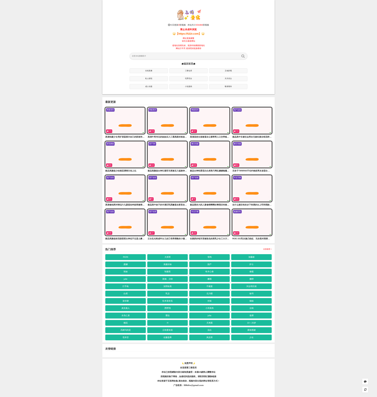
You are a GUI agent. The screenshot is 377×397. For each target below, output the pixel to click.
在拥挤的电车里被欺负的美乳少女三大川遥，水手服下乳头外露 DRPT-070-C (225, 238)
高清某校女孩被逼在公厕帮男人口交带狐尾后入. (212, 137)
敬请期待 (228, 86)
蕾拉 (168, 315)
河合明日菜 (251, 286)
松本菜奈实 (167, 301)
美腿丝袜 (167, 264)
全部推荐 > (267, 249)
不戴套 (209, 286)
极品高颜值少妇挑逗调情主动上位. (121, 170)
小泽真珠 (209, 308)
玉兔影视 (228, 71)
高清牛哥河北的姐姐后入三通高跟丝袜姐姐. (167, 137)
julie (125, 279)
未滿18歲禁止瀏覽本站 (205, 372)
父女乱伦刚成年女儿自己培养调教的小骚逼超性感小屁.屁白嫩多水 (178, 238)
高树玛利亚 (125, 330)
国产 (209, 264)
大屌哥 (167, 257)
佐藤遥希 (167, 337)
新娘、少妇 (167, 279)
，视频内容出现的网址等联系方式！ (203, 381)
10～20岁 (251, 323)
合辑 (251, 308)
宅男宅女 (188, 78)
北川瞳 (209, 293)
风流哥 (209, 337)
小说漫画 (188, 86)
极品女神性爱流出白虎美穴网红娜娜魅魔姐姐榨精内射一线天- (218, 170)
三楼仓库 (188, 71)
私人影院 (148, 78)
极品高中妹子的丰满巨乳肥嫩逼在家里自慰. (167, 205)
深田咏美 (167, 286)
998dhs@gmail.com (194, 385)
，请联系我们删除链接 (206, 376)
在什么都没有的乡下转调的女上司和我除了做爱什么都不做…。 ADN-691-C (267, 205)
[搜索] (243, 56)
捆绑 (251, 279)
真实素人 (125, 308)
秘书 (251, 293)
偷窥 (251, 271)
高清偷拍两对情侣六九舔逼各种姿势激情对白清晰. (128, 205)
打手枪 (126, 286)
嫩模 (209, 279)
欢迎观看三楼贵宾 (188, 367)
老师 (251, 315)
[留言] (365, 381)
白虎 (126, 293)
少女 (251, 337)
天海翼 (209, 323)
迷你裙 (126, 301)
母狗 (209, 257)
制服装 (167, 271)
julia (209, 315)
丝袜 (209, 301)
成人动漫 (148, 86)
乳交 (168, 293)
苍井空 (126, 337)
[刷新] (365, 390)
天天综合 (228, 78)
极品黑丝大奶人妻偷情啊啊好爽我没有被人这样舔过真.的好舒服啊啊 (221, 205)
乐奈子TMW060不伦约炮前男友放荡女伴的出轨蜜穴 (256, 170)
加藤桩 (251, 257)
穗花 (126, 323)
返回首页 (188, 63)
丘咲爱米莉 (167, 330)
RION (125, 257)
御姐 (251, 301)
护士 (251, 264)
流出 (209, 330)
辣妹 (126, 271)
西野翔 (167, 308)
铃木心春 (209, 271)
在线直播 (148, 71)
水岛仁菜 (125, 315)
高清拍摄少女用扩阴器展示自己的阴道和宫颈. (126, 137)
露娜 (126, 264)
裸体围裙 (251, 330)
